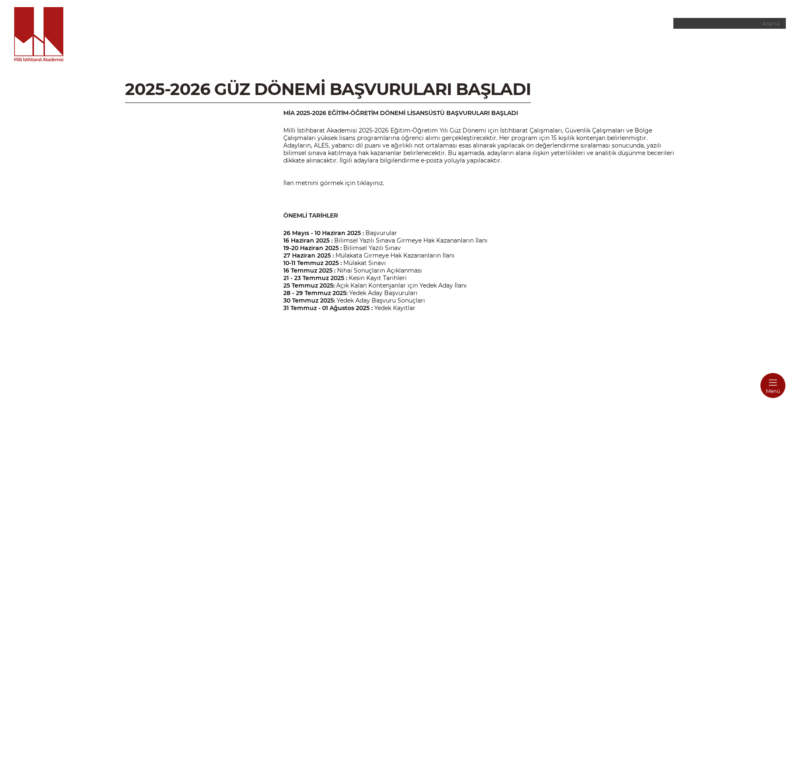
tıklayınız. (370, 183)
